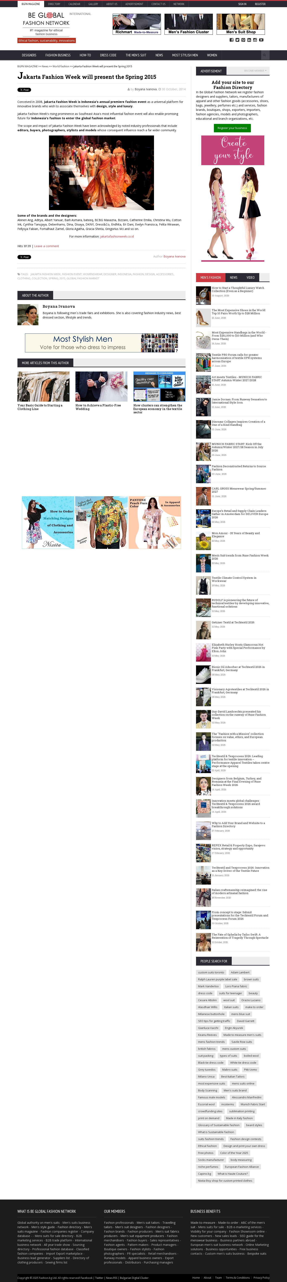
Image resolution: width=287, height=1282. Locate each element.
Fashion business (58, 55)
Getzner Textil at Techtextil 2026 (233, 622)
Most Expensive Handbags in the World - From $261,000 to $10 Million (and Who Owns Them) (239, 335)
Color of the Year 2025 (234, 1153)
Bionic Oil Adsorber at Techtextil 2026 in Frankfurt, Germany (238, 668)
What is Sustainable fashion (216, 1132)
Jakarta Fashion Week (46, 274)
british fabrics (207, 1049)
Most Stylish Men (185, 55)
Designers (29, 55)
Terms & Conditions (238, 1277)
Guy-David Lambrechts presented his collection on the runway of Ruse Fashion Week (239, 715)
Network (179, 4)
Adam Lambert (240, 972)
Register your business (232, 128)
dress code (205, 993)
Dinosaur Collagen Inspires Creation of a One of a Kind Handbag (238, 423)
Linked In (249, 40)
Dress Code (108, 55)
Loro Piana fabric (236, 986)
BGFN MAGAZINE (27, 66)
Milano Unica (206, 1076)
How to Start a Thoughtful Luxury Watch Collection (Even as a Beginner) (238, 289)
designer (110, 274)
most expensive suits (211, 1083)
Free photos (205, 1153)
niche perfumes (208, 1167)
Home (196, 1277)
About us (111, 4)
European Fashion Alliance (242, 1167)
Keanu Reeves (207, 1035)
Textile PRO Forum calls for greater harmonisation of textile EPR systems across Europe (237, 358)
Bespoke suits (256, 1253)
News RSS (111, 1278)
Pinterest (243, 40)
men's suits (52, 1223)
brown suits (251, 979)
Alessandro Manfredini (246, 1097)
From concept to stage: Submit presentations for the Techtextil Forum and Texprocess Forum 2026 (240, 915)
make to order (254, 1007)
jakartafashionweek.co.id (117, 236)
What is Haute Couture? (233, 1174)
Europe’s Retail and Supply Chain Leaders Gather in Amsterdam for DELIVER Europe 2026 (240, 514)
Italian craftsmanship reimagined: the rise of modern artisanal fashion (239, 891)
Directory (54, 4)
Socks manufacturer (211, 1160)
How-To (85, 55)
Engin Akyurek (234, 1028)
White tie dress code (243, 1062)
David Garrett (245, 1021)
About (207, 1277)
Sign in (242, 4)
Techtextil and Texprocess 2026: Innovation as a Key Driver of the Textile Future (240, 869)
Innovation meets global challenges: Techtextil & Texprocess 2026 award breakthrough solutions (236, 804)
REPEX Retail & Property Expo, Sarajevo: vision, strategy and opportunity (239, 847)
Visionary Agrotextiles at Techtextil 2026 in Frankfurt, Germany (240, 690)
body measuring (241, 1160)
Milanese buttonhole (211, 1014)
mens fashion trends (211, 1042)
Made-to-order (228, 1223)
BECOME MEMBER (254, 70)
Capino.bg (204, 1174)
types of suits (228, 1056)
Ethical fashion (207, 1146)
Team (218, 1277)
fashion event (72, 274)
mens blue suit (240, 1014)
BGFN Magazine (31, 4)
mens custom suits (234, 1049)
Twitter (237, 40)
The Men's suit (136, 55)
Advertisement (134, 4)
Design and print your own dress (244, 1146)
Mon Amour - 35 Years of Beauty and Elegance (236, 534)
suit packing (205, 1056)
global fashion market (83, 278)
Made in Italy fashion (239, 1118)
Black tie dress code (211, 1062)
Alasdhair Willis (207, 1007)
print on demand (208, 1118)
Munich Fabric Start (253, 1104)
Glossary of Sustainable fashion (219, 1125)
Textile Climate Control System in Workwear (234, 579)
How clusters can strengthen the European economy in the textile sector (157, 408)
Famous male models (211, 1097)
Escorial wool (206, 1104)
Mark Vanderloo (208, 986)
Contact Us (158, 4)
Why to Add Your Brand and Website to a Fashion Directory (238, 824)
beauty (253, 993)
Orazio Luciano (251, 1000)
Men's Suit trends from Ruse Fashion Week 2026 (240, 557)
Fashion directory (69, 1227)
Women (212, 55)
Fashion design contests (245, 1139)
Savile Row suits (242, 1042)
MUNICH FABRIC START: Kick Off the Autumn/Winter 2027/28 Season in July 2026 (237, 447)
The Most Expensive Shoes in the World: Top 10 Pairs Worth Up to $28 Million (239, 311)
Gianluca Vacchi (208, 1028)
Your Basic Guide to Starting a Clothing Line (39, 407)
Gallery (93, 4)
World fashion (61, 66)
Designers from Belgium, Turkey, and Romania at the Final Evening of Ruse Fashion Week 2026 (236, 781)
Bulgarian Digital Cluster (134, 1278)
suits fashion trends (211, 1139)
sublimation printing (241, 1111)
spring (53, 278)
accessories (165, 274)
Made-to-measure (203, 1223)
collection (39, 278)
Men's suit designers (129, 1227)
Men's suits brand (235, 1090)
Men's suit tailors (148, 1223)
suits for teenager (230, 993)
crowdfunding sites (210, 1111)
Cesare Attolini (207, 1000)
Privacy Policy (262, 1277)
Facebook (231, 40)
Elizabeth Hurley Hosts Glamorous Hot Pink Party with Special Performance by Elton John (238, 648)
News (159, 55)
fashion (138, 274)
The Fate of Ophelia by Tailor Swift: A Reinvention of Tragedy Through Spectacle (240, 936)
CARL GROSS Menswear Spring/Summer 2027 (239, 490)
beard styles (254, 1125)
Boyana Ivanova (146, 89)
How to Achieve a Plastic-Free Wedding (98, 407)
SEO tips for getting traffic (214, 1021)
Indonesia (125, 274)
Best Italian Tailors (233, 1076)
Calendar (74, 4)
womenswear (92, 274)
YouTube (261, 40)
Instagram (255, 40)
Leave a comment (46, 246)
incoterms (227, 1104)
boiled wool (251, 1056)
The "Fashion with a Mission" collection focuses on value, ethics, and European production (238, 737)
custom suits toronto (211, 972)
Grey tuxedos (207, 1069)
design (150, 274)
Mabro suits (229, 1069)
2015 (62, 278)
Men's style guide (43, 1227)
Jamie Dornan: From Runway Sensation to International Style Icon (239, 401)
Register (260, 4)
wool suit (229, 1000)
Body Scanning (207, 1090)
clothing (23, 278)
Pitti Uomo (250, 1069)
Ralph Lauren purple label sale (217, 979)
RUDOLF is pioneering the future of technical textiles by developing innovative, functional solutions (240, 603)
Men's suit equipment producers (142, 1236)
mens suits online (243, 1083)
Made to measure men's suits (242, 1035)
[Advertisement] (101, 448)
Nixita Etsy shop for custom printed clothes (225, 1180)
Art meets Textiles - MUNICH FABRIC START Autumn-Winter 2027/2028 (237, 378)
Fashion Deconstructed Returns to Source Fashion (239, 467)
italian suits (231, 1007)
